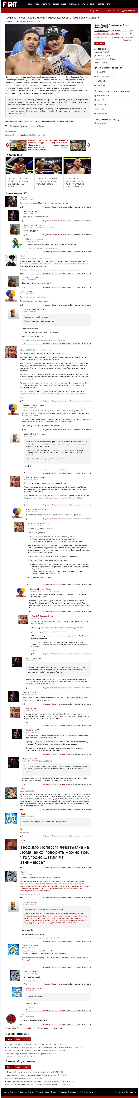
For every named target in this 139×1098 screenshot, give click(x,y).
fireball (23, 256)
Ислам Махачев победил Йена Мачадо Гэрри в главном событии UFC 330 (35, 1081)
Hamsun (23, 197)
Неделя (27, 1039)
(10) (67, 1081)
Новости (6, 1092)
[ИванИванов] (15, 229)
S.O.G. (23, 789)
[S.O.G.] (11, 793)
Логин (117, 11)
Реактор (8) (101, 113)
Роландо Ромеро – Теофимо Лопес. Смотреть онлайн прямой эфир (32, 1044)
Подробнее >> (128, 40)
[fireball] (11, 260)
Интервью (23, 1092)
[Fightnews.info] (10, 4)
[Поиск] (104, 10)
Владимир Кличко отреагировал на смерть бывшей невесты (29, 1072)
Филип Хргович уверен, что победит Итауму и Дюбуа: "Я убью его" (32, 1075)
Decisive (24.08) (101, 63)
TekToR (122, 37)
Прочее (101, 4)
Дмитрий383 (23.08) (103, 56)
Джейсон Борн (26, 291)
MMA (37, 4)
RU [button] (109, 11)
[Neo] (11, 1019)
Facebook (60, 121)
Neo (22, 1015)
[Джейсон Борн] (11, 295)
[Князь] (13, 215)
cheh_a (25, 309)
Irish (28, 239)
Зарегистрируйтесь (59, 207)
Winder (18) (101, 100)
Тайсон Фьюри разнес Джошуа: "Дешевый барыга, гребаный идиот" (32, 1050)
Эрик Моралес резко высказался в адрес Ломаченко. (40, 877)
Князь (24, 211)
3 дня (18, 1039)
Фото (54, 1092)
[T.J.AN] (11, 352)
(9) (63, 1084)
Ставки (93, 4)
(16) (34, 1078)
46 (97, 37)
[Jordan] (11, 876)
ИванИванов (29, 225)
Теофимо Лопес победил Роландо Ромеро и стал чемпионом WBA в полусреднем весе (39, 1047)
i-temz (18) (101, 105)
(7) (61, 1050)
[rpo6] (11, 844)
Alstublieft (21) (102, 96)
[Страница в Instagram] (97, 10)
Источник (9, 131)
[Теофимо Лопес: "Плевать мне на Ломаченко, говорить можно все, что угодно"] (48, 63)
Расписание (74, 4)
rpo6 (22, 840)
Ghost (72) (101, 72)
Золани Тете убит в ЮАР (16, 1057)
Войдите (46, 207)
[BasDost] (11, 818)
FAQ (108, 4)
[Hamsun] (11, 202)
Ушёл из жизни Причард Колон (18, 1078)
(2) (29, 1057)
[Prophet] (17, 662)
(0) (60, 1044)
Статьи (85, 4)
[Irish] (17, 243)
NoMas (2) (100, 81)
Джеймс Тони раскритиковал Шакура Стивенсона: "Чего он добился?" (33, 1084)
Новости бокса (21, 21)
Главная (8, 21)
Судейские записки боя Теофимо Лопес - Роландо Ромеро (47, 181)
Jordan (23, 872)
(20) (102, 37)
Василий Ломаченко (18, 126)
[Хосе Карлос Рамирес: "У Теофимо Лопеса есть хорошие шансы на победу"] (80, 145)
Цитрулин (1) (102, 85)
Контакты (89, 1092)
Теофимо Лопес (37, 126)
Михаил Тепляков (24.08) (105, 59)
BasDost (24, 814)
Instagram (69, 121)
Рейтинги (46, 4)
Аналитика (73, 1092)
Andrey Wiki (102, 123)
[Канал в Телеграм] (93, 10)
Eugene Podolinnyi (21, 135)
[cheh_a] (13, 313)
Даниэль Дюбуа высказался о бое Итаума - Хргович (26, 1054)
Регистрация (129, 11)
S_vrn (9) (100, 109)
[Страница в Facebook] (90, 10)
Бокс (30, 4)
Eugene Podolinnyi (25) (106, 76)
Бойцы (56, 4)
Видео (63, 4)
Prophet (29, 658)
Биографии (63, 1092)
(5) (75, 1047)
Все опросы (99, 43)
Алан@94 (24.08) (101, 52)
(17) (56, 1072)
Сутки (9, 1039)
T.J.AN (23, 348)
